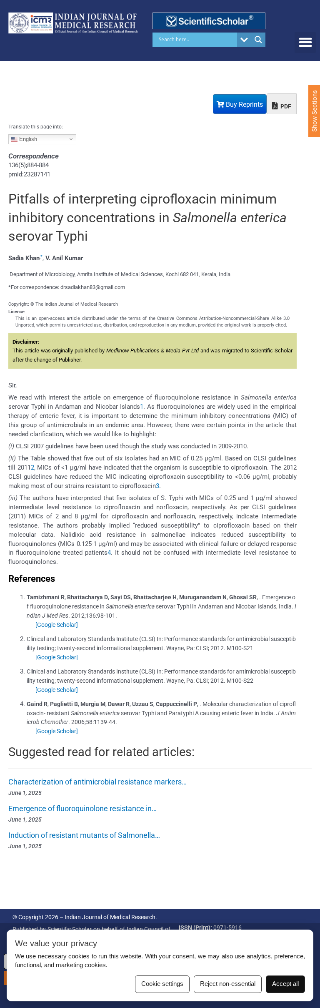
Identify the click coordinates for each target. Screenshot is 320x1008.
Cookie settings (162, 983)
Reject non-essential (227, 983)
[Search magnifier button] (258, 40)
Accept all (285, 983)
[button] (305, 42)
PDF (285, 106)
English (27, 139)
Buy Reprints (243, 104)
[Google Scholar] (56, 624)
